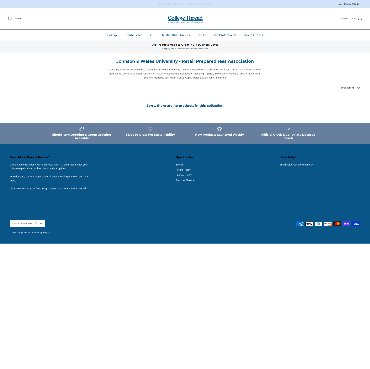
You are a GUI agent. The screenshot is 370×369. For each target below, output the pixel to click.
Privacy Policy (184, 175)
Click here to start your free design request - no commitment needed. (48, 188)
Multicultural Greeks (176, 35)
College (112, 35)
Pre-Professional (224, 35)
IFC (152, 35)
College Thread (23, 232)
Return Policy (183, 169)
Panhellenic (134, 35)
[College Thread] (185, 19)
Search (179, 164)
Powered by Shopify (41, 232)
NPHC (202, 35)
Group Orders (253, 35)
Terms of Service (185, 180)
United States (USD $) (349, 4)
